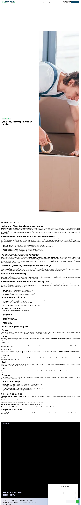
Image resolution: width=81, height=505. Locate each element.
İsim (51, 490)
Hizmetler (33, 2)
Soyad (64, 490)
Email (51, 501)
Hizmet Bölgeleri (42, 2)
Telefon (51, 495)
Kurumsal (26, 2)
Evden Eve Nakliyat (6, 118)
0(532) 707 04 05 (10, 222)
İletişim (49, 2)
